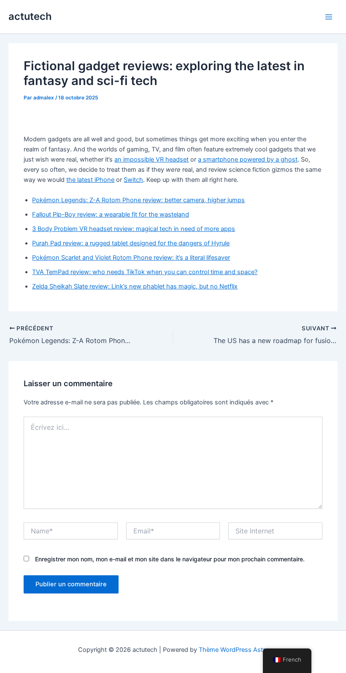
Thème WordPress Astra (233, 650)
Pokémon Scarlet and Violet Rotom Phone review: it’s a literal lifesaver (131, 257)
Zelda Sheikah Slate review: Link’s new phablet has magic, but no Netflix (135, 286)
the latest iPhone (90, 180)
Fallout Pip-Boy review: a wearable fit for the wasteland (110, 214)
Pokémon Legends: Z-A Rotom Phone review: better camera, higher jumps (138, 200)
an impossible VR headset (151, 159)
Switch (133, 180)
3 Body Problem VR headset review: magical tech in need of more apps (133, 229)
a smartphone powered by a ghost (247, 159)
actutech (30, 16)
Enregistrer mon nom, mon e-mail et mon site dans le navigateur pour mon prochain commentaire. (170, 559)
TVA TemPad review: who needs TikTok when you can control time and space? (144, 272)
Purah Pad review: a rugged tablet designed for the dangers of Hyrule (131, 243)
